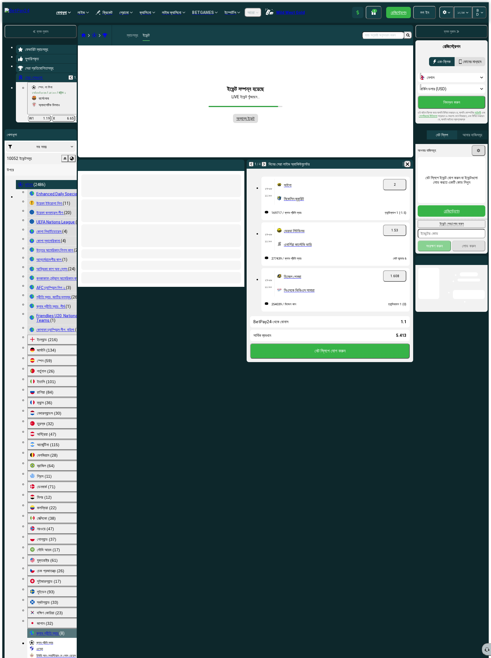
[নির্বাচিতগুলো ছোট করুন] (64, 158)
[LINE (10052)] (83, 35)
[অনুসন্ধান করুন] (408, 35)
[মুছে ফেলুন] (407, 164)
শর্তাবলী (478, 112)
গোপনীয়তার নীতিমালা (428, 116)
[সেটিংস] (478, 150)
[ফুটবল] (94, 35)
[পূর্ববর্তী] (70, 77)
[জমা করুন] (357, 12)
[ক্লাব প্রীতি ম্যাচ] (104, 35)
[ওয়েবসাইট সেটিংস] (446, 12)
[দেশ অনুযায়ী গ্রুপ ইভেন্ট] (72, 158)
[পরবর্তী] (264, 164)
